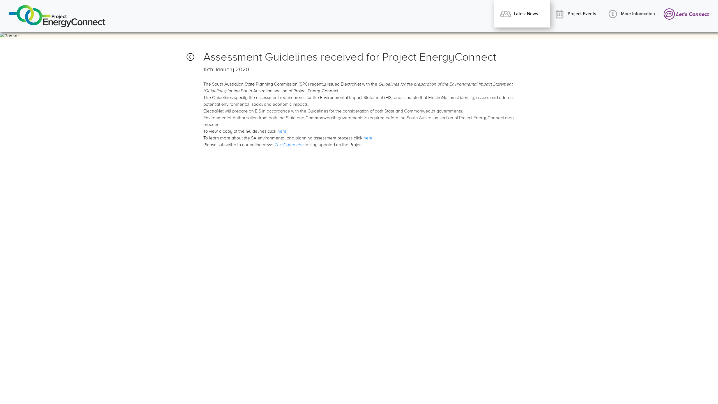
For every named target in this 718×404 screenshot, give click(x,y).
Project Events (581, 14)
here (281, 131)
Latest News (525, 14)
